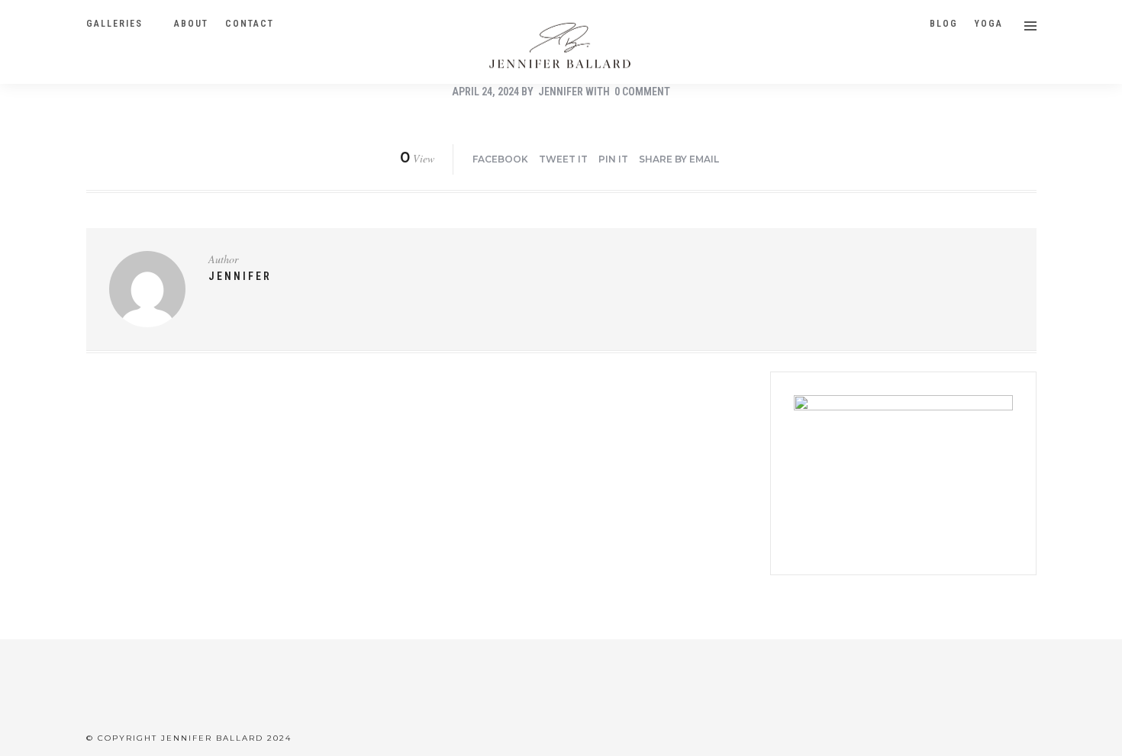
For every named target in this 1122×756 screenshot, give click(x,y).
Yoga (989, 23)
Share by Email (679, 159)
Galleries (114, 23)
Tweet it (563, 159)
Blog (944, 23)
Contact (249, 23)
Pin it (613, 159)
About (191, 23)
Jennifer (560, 91)
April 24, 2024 (485, 91)
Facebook (500, 159)
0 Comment (642, 91)
